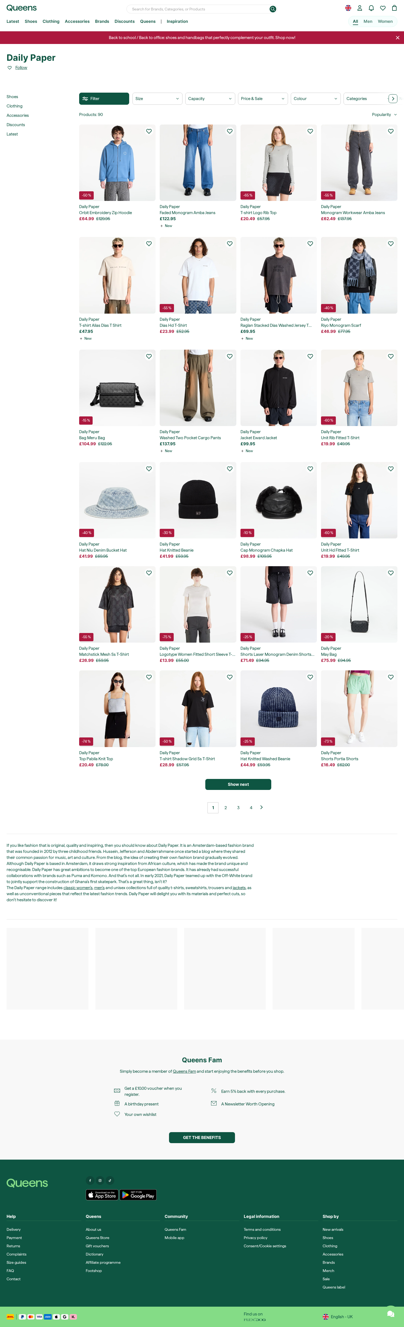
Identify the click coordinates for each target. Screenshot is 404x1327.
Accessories (77, 21)
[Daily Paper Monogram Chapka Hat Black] (278, 500)
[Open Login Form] (360, 8)
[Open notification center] (371, 8)
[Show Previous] (263, 807)
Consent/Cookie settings (265, 1246)
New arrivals (333, 1229)
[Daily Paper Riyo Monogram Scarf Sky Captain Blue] (359, 275)
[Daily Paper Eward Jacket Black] (278, 388)
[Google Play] (138, 1194)
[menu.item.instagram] (100, 1180)
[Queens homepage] (22, 8)
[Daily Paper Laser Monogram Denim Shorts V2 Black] (278, 604)
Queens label (334, 1287)
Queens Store (97, 1237)
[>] (393, 98)
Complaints (16, 1254)
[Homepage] (44, 1183)
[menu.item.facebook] (90, 1180)
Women (385, 21)
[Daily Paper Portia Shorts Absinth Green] (359, 708)
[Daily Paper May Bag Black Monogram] (359, 604)
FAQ (10, 1270)
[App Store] (102, 1194)
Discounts (125, 21)
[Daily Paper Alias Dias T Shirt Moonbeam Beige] (117, 275)
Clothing (51, 21)
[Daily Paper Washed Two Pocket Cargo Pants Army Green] (198, 388)
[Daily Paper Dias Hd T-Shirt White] (198, 275)
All (355, 21)
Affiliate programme (103, 1262)
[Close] (397, 37)
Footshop (94, 1270)
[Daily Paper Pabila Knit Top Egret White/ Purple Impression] (117, 708)
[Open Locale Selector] (348, 8)
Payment (14, 1237)
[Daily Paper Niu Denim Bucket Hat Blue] (117, 500)
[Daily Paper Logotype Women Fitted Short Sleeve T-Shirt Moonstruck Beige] (198, 604)
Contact (14, 1279)
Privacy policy (255, 1237)
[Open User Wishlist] (383, 8)
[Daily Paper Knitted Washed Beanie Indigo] (278, 708)
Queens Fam (184, 1071)
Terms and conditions (262, 1229)
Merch (328, 1270)
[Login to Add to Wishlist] (149, 131)
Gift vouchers (97, 1246)
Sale (326, 1279)
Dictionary (94, 1254)
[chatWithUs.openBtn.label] (391, 1314)
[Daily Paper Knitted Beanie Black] (198, 500)
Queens (148, 21)
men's (99, 887)
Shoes (31, 21)
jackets (239, 887)
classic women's (78, 887)
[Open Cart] (394, 8)
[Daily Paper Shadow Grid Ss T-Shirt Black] (198, 708)
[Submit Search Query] (273, 9)
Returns (13, 1246)
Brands (102, 21)
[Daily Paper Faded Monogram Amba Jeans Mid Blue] (198, 163)
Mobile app (174, 1237)
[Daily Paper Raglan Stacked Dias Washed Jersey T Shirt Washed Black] (278, 275)
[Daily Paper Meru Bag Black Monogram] (117, 388)
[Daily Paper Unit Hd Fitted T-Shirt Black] (359, 500)
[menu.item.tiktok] (110, 1180)
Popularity (381, 114)
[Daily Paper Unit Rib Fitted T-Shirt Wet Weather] (359, 388)
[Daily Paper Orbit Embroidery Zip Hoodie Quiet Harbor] (117, 163)
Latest (13, 21)
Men (368, 21)
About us (93, 1229)
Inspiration (177, 21)
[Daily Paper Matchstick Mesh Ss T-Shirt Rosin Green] (117, 604)
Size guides (16, 1262)
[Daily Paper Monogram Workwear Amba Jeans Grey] (359, 163)
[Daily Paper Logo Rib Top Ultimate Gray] (278, 163)
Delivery (14, 1229)
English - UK (342, 1316)
